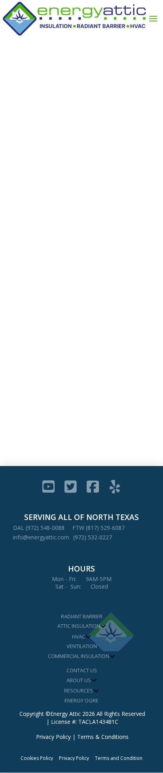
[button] (153, 18)
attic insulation (32, 248)
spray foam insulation (39, 262)
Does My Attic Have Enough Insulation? (69, 312)
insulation (75, 248)
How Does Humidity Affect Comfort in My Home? (73, 165)
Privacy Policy (53, 736)
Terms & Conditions (103, 736)
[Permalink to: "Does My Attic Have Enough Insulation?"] (82, 285)
